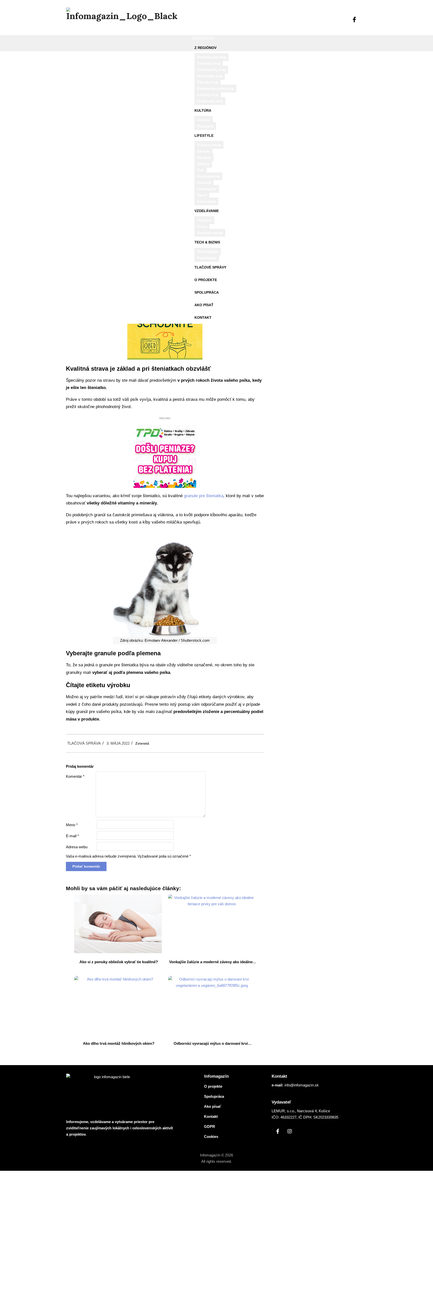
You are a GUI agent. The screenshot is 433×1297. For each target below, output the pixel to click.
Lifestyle (203, 136)
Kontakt (202, 317)
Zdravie (203, 151)
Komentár (75, 776)
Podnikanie (206, 258)
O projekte (205, 280)
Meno (72, 825)
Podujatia (205, 126)
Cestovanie (206, 189)
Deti (200, 170)
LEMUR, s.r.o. (283, 1111)
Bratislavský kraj (211, 57)
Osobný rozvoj (210, 233)
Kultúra (202, 110)
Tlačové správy (210, 267)
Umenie (203, 120)
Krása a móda (209, 145)
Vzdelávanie (206, 211)
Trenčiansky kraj (211, 70)
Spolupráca (206, 292)
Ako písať (203, 305)
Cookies (211, 1136)
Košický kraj (208, 95)
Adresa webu (76, 847)
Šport (202, 195)
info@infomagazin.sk (301, 1085)
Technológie (207, 251)
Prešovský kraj (210, 101)
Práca (202, 226)
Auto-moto (206, 201)
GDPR (209, 1126)
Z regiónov (205, 48)
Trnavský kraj (208, 63)
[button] (203, 38)
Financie (204, 220)
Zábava (203, 164)
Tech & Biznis (207, 242)
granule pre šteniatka (203, 495)
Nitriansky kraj (209, 76)
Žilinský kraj (207, 82)
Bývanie (204, 157)
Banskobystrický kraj (215, 88)
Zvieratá (204, 182)
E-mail (72, 836)
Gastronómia (208, 176)
